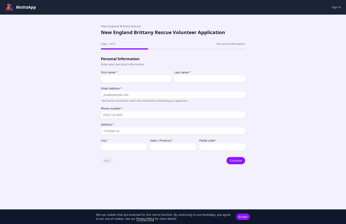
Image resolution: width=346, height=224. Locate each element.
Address (106, 124)
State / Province (160, 140)
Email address (110, 88)
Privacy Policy (145, 219)
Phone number (111, 108)
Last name (181, 72)
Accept (242, 217)
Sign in (336, 7)
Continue (236, 160)
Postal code (206, 140)
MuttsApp (26, 7)
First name (108, 72)
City (103, 140)
